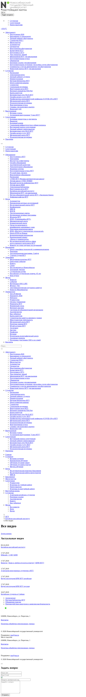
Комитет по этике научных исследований (26, 245)
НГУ (7, 517)
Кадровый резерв (16, 123)
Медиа (7, 278)
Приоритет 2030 (16, 296)
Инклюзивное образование (20, 175)
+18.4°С (4, 29)
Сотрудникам (15, 23)
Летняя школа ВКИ (17, 185)
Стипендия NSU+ (17, 40)
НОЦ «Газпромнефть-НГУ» (20, 219)
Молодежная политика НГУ (20, 259)
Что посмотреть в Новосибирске (22, 267)
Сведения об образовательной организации (26, 310)
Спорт (12, 265)
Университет (10, 292)
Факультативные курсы (19, 105)
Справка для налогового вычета (22, 107)
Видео (12, 511)
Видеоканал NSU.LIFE (18, 284)
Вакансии (13, 121)
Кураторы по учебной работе (21, 485)
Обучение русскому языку (20, 463)
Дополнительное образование (21, 167)
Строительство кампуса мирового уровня (26, 318)
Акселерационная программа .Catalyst (24, 253)
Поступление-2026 (17, 34)
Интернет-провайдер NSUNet (21, 91)
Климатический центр (18, 223)
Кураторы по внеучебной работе (22, 489)
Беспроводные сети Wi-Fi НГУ (21, 95)
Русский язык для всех (18, 173)
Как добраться (15, 314)
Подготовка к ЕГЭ (17, 53)
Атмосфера (9, 257)
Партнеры (9, 139)
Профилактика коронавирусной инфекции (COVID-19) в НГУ (34, 99)
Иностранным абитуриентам (21, 48)
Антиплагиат (10, 598)
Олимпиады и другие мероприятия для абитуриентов (30, 67)
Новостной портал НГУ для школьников (25, 69)
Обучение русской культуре (20, 465)
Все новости (14, 507)
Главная (8, 455)
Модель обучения (16, 467)
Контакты (9, 342)
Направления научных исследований (24, 203)
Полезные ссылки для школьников (23, 63)
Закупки (13, 330)
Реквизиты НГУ (16, 304)
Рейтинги (13, 298)
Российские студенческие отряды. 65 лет (25, 274)
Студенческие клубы (18, 271)
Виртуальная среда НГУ (19, 89)
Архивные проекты (17, 338)
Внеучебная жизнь (12, 491)
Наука (7, 199)
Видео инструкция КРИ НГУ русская (15, 586)
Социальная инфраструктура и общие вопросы (28, 125)
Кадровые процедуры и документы (23, 119)
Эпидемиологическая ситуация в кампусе (26, 288)
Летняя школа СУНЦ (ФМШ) (21, 181)
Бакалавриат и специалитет (20, 36)
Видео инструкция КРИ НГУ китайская (16, 578)
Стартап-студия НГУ (18, 255)
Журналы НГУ (15, 217)
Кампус (13, 263)
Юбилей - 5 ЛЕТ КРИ (9, 555)
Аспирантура (15, 44)
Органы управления (17, 302)
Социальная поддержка (19, 87)
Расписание (14, 73)
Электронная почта (17, 75)
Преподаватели (16, 487)
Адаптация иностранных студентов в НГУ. (17, 571)
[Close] (2, 663)
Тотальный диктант (17, 269)
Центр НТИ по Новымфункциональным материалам (21, 234)
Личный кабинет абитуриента (21, 38)
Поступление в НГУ (17, 157)
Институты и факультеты (19, 161)
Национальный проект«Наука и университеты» (19, 238)
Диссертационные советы (20, 213)
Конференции (15, 207)
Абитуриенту (10, 32)
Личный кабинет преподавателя (22, 129)
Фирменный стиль (17, 306)
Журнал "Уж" (15, 286)
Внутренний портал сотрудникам (22, 127)
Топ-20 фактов (15, 294)
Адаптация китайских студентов (22, 495)
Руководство (14, 300)
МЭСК (12, 211)
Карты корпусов (16, 93)
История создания (17, 459)
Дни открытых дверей (18, 55)
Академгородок (16, 312)
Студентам (14, 21)
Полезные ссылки (17, 497)
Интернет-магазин (17, 308)
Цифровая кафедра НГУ (19, 197)
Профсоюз (14, 332)
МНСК (12, 209)
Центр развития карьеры (19, 83)
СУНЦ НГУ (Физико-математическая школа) (27, 179)
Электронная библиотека (19, 187)
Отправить (5, 695)
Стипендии (14, 85)
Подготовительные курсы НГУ (22, 171)
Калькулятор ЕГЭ (16, 50)
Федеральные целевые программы (23, 215)
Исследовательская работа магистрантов (25, 473)
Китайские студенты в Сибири (13, 594)
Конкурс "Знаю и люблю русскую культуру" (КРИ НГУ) (22, 563)
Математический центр (19, 221)
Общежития (14, 61)
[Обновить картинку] (2, 677)
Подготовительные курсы (20, 59)
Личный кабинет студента (20, 77)
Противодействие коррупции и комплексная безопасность (27, 604)
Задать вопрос (6, 534)
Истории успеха (16, 113)
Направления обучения (19, 461)
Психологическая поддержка (21, 103)
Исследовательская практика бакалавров (25, 471)
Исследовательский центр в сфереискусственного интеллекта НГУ (23, 242)
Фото (12, 509)
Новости (13, 280)
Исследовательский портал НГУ (22, 205)
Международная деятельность (21, 320)
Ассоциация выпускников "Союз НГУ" (25, 115)
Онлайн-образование (18, 163)
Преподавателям (16, 25)
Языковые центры (17, 169)
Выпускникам (10, 111)
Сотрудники (10, 481)
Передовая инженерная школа (21, 229)
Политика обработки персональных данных (18, 624)
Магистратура (15, 42)
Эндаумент (14, 328)
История (13, 334)
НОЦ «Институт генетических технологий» (27, 231)
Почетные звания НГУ (18, 324)
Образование (10, 155)
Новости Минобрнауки (19, 290)
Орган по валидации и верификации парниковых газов (22, 226)
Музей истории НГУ (18, 326)
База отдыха (14, 276)
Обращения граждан (13, 602)
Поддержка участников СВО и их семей (25, 340)
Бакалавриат (10, 477)
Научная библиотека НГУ (20, 81)
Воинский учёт (16, 109)
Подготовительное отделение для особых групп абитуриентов (34, 65)
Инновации (9, 247)
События (13, 282)
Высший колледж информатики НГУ (24, 183)
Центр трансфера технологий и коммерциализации (29, 249)
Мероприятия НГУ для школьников (23, 57)
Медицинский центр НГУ (20, 101)
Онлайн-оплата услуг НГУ (20, 97)
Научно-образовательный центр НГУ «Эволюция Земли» (32, 195)
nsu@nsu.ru (14, 635)
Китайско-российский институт (22, 191)
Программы (14, 159)
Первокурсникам (16, 79)
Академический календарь (20, 165)
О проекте (9, 457)
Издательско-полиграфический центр (24, 336)
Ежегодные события (17, 261)
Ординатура (14, 46)
